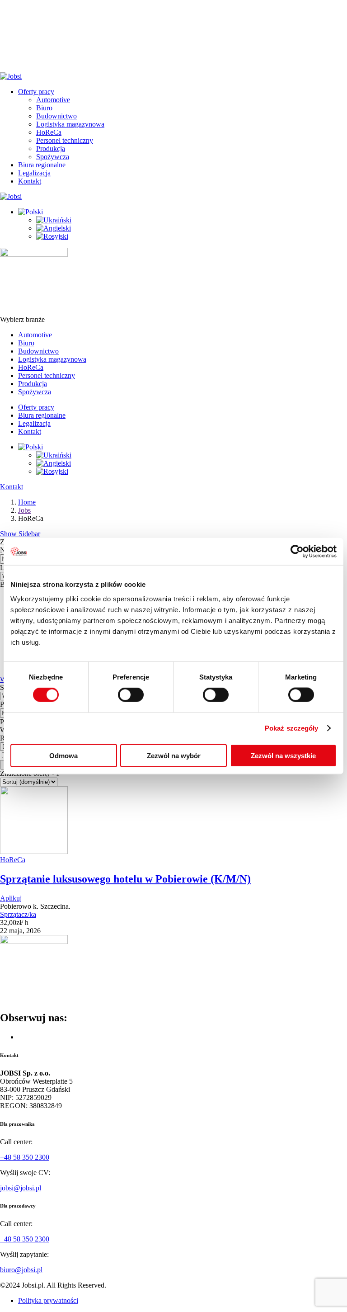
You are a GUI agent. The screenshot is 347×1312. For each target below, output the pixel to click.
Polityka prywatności (48, 1300)
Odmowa (63, 755)
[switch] (131, 695)
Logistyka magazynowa (70, 124)
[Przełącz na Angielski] (53, 228)
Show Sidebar (20, 534)
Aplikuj (11, 898)
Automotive (53, 100)
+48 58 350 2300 (24, 1157)
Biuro (44, 108)
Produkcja (50, 148)
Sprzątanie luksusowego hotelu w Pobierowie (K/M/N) (125, 879)
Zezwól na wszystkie (283, 755)
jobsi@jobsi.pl (20, 1188)
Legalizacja (34, 173)
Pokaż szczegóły (292, 728)
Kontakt (29, 181)
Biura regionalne (42, 165)
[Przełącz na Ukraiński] (53, 220)
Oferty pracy (36, 91)
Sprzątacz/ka (18, 914)
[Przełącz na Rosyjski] (52, 236)
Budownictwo (56, 116)
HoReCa (48, 132)
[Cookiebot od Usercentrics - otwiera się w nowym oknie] (297, 551)
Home (27, 502)
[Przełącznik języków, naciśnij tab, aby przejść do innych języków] (30, 212)
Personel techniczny (64, 140)
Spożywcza (52, 156)
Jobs (24, 510)
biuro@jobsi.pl (21, 1270)
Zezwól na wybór (174, 755)
